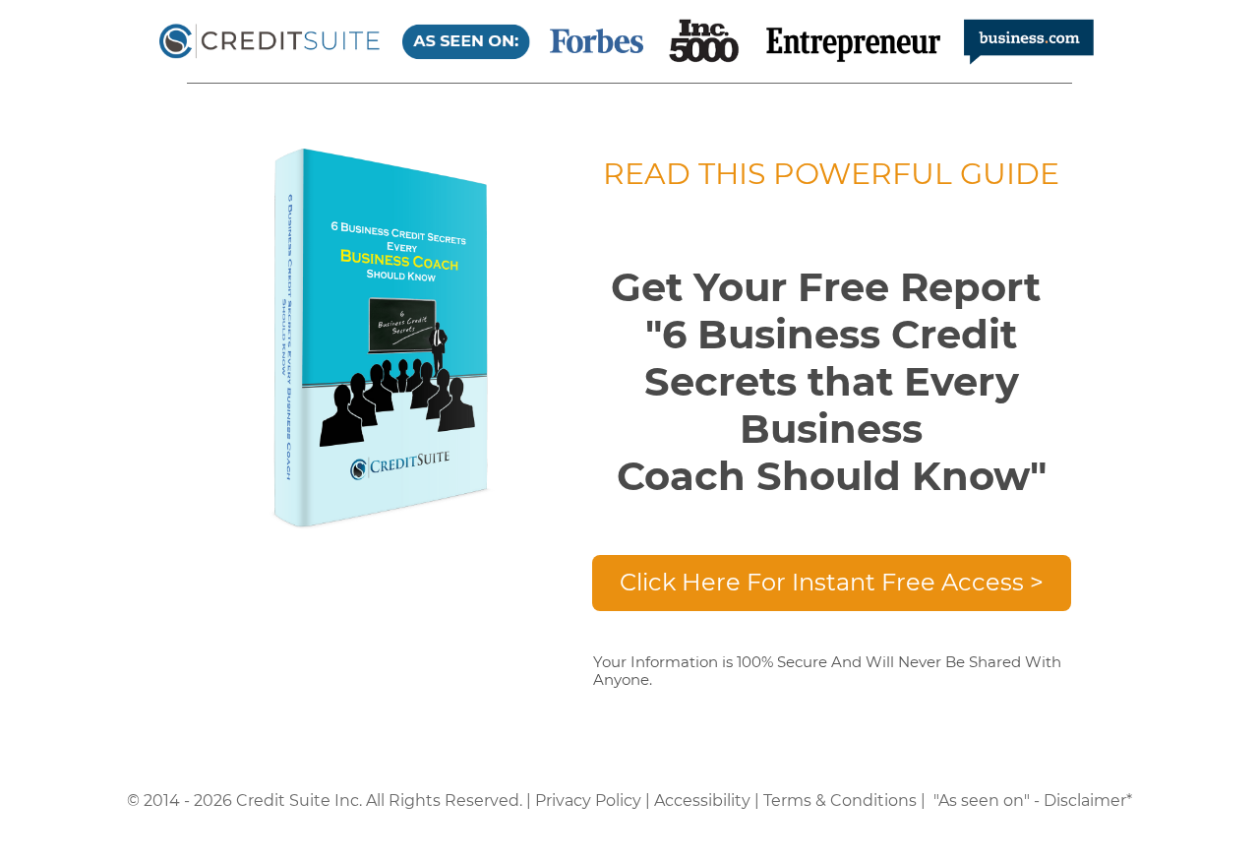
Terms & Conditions (840, 800)
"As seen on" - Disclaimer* (1032, 800)
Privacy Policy (588, 800)
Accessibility (702, 800)
